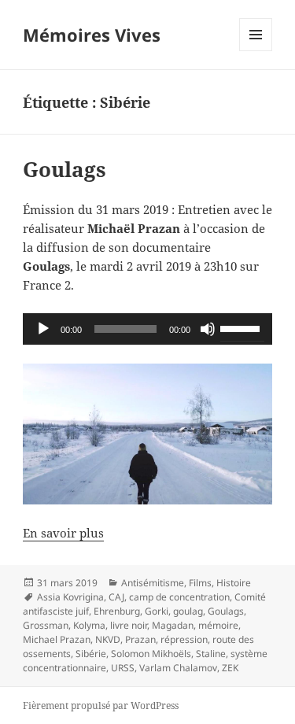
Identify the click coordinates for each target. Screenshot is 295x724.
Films (200, 582)
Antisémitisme (152, 582)
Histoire (233, 582)
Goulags (64, 169)
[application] (147, 329)
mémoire (218, 625)
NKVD (107, 639)
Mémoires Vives (91, 34)
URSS (123, 667)
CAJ (116, 597)
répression (184, 639)
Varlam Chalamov (178, 667)
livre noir (128, 625)
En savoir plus (63, 533)
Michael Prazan (56, 639)
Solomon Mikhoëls (151, 653)
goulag (188, 611)
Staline (211, 653)
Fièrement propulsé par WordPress (101, 705)
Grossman (45, 625)
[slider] (242, 327)
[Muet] (208, 329)
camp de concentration (179, 597)
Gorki (156, 611)
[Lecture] (43, 329)
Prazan (140, 639)
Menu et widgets (256, 50)
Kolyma (89, 625)
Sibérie (91, 653)
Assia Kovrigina (70, 597)
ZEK (230, 667)
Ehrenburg (117, 611)
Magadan (173, 625)
